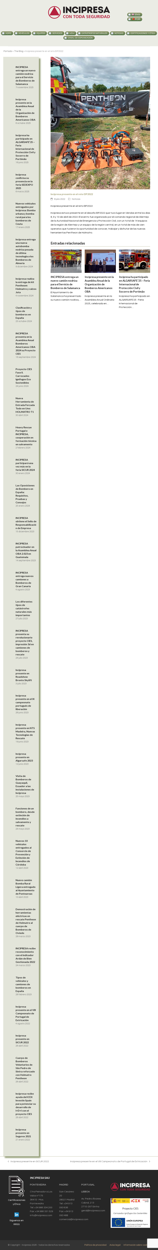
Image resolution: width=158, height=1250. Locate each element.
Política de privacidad (95, 1245)
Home (8, 33)
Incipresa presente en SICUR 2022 (28, 1162)
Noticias (76, 199)
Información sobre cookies (137, 1245)
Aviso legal (115, 1245)
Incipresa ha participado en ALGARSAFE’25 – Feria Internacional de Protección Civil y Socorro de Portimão (134, 284)
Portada (8, 51)
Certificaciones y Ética (143, 33)
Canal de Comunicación (80, 38)
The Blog (18, 51)
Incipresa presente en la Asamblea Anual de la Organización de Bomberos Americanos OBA (99, 284)
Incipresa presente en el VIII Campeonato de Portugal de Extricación (108, 1162)
